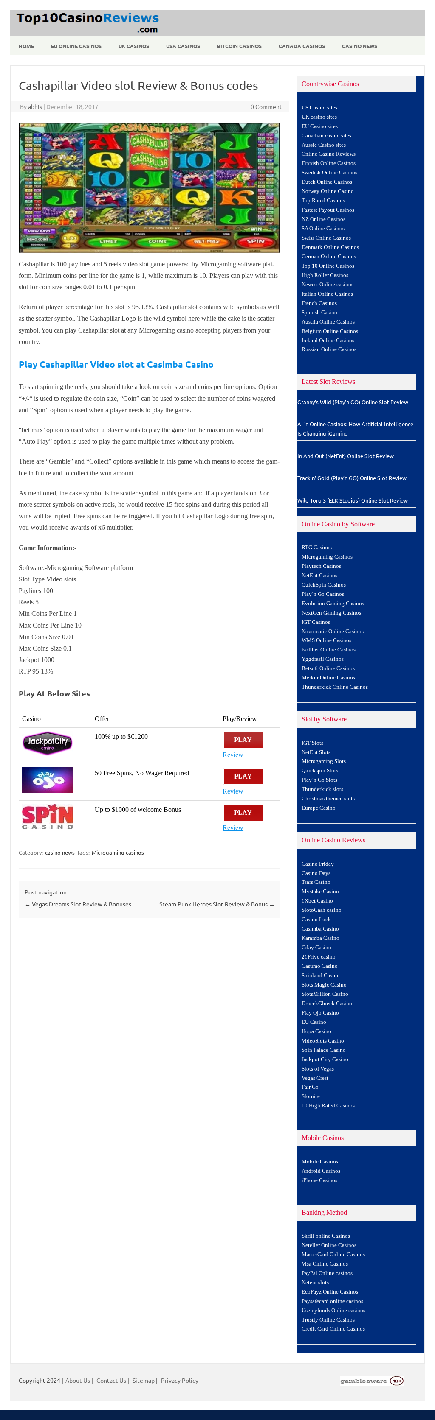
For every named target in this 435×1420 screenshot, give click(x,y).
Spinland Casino (321, 975)
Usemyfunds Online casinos (333, 1311)
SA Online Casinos (323, 229)
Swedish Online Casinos (329, 173)
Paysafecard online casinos (332, 1301)
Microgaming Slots (324, 761)
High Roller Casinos (325, 275)
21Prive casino (319, 957)
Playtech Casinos (321, 566)
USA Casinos (183, 45)
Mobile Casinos (320, 1162)
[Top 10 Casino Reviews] (86, 33)
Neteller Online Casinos (329, 1245)
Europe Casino (319, 808)
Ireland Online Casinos (328, 341)
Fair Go (310, 1087)
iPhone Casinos (319, 1180)
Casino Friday (318, 864)
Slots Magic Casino (324, 985)
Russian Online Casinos (329, 349)
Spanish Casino (319, 313)
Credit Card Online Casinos (333, 1329)
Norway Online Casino (328, 191)
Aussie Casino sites (324, 145)
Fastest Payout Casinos (328, 210)
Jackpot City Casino (325, 1059)
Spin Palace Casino (324, 1050)
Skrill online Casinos (326, 1236)
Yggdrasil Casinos (323, 659)
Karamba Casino (320, 938)
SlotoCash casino (322, 910)
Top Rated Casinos (323, 201)
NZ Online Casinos (323, 219)
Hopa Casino (316, 1031)
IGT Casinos (316, 622)
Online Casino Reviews (329, 154)
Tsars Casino (316, 882)
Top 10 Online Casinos (328, 266)
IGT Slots (312, 743)
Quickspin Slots (320, 771)
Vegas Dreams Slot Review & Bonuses (78, 904)
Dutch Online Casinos (327, 182)
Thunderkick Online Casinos (335, 687)
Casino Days (316, 873)
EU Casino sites (320, 126)
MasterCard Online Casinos (333, 1255)
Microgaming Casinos (327, 557)
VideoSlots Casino (323, 1041)
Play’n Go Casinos (323, 594)
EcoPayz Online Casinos (330, 1292)
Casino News (359, 45)
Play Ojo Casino (320, 1013)
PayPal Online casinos (327, 1273)
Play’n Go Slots (319, 780)
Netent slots (315, 1283)
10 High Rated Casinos (328, 1106)
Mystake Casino (320, 891)
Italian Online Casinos (327, 294)
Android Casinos (321, 1171)
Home (26, 45)
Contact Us (111, 1380)
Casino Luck (316, 919)
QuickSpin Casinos (324, 585)
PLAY (243, 740)
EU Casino (314, 1022)
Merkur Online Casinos (328, 678)
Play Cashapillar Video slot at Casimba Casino (116, 364)
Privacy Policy (179, 1380)
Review (233, 754)
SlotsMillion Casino (325, 994)
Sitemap (144, 1380)
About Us (77, 1380)
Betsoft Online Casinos (328, 668)
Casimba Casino (320, 929)
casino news (60, 852)
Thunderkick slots (322, 789)
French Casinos (319, 303)
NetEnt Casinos (319, 576)
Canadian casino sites (326, 136)
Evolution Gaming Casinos (333, 604)
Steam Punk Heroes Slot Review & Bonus (217, 904)
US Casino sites (319, 108)
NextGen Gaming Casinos (331, 613)
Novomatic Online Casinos (333, 632)
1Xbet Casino (317, 901)
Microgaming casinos (118, 852)
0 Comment (266, 106)
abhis (35, 106)
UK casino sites (319, 117)
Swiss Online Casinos (326, 238)
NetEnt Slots (316, 752)
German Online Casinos (329, 257)
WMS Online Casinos (326, 640)
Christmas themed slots (328, 799)
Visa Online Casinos (325, 1264)
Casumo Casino (320, 966)
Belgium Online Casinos (330, 331)
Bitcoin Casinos (239, 45)
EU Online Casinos (76, 45)
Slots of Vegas (318, 1069)
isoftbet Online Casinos (329, 650)
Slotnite (311, 1096)
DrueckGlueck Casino (327, 1003)
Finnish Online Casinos (329, 163)
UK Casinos (134, 45)
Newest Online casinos (327, 285)
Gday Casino (316, 947)
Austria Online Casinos (328, 322)
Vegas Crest (315, 1078)
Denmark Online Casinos (330, 247)
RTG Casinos (317, 548)
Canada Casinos (302, 45)
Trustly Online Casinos (328, 1320)
